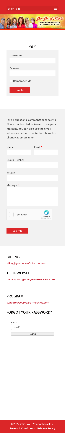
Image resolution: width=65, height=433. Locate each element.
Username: (16, 55)
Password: (16, 68)
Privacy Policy (46, 428)
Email (38, 147)
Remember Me (22, 81)
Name (10, 147)
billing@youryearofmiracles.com (26, 263)
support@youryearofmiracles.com (27, 302)
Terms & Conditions (22, 428)
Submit (17, 230)
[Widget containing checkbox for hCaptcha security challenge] (29, 214)
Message (13, 185)
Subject (11, 172)
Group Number (15, 160)
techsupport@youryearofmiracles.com (30, 279)
